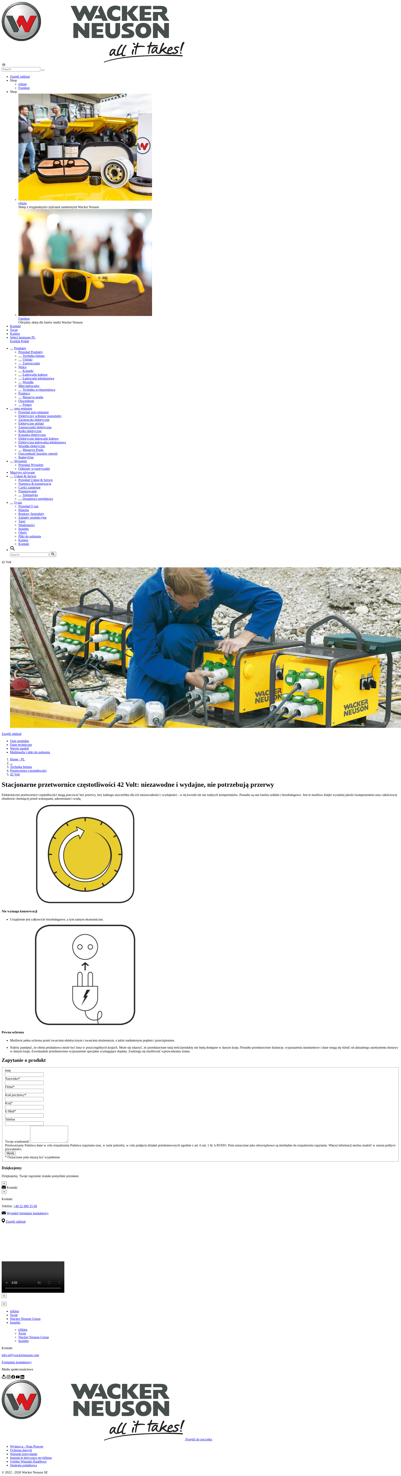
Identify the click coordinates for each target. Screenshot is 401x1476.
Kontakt (15, 326)
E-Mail (10, 1111)
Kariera (15, 333)
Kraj (9, 1103)
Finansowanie (27, 491)
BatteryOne (26, 457)
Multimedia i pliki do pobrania (30, 752)
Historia (23, 510)
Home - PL (17, 759)
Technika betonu (33, 356)
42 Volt (15, 774)
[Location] (4, 1377)
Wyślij (10, 1153)
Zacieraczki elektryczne (33, 420)
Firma (9, 1087)
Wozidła (28, 382)
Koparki (28, 371)
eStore (22, 84)
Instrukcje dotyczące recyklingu (31, 1457)
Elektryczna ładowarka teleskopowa (42, 442)
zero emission (23, 408)
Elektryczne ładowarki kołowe (38, 438)
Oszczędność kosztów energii (37, 453)
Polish (25, 341)
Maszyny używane (22, 472)
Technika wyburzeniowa (39, 389)
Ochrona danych (21, 1450)
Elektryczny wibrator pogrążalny (40, 416)
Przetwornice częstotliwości (28, 770)
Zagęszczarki (31, 363)
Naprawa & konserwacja (34, 483)
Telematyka (30, 495)
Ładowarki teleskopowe (38, 378)
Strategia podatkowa (23, 1465)
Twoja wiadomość (17, 1141)
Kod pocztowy (15, 1095)
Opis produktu (19, 741)
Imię (8, 1070)
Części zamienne (29, 487)
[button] (23, 337)
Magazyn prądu (33, 397)
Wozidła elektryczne (31, 446)
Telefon (10, 1119)
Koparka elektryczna (32, 435)
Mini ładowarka (28, 386)
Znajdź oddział (20, 76)
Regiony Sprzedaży (31, 514)
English (15, 341)
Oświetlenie (26, 401)
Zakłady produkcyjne (32, 517)
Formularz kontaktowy (17, 1362)
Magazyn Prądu (33, 450)
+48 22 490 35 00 (25, 1206)
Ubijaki (27, 359)
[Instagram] (9, 1377)
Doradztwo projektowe (38, 498)
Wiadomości (26, 525)
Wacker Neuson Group (25, 1319)
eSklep (14, 1311)
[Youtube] (18, 1377)
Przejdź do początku (198, 1439)
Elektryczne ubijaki (31, 423)
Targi (21, 521)
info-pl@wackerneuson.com (20, 1355)
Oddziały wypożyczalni (34, 468)
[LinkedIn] (22, 1377)
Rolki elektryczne (30, 431)
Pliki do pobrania (29, 536)
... (11, 763)
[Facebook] (13, 1377)
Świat (14, 330)
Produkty (20, 348)
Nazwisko (12, 1078)
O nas (18, 502)
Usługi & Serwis (25, 476)
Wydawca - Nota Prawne (26, 1446)
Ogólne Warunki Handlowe (28, 1461)
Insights (23, 529)
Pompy (27, 404)
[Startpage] (93, 61)
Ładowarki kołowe (35, 374)
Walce (22, 367)
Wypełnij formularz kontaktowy (28, 1213)
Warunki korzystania (23, 1454)
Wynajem (20, 461)
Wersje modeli (19, 748)
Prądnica (24, 393)
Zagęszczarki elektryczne (35, 427)
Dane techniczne (21, 744)
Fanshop (24, 88)
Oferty (22, 532)
